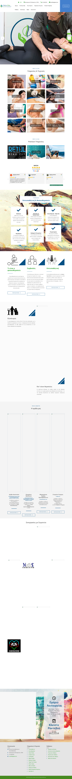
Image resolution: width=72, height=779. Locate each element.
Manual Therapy (31, 758)
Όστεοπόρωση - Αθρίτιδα (53, 213)
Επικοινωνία (66, 6)
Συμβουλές (31, 268)
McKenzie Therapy (32, 760)
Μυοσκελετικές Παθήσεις (53, 756)
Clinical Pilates (31, 752)
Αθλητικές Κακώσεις (52, 758)
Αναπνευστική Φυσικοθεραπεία (54, 751)
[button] (63, 179)
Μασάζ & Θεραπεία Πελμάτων (34, 769)
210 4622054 (44, 2)
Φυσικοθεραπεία (32, 751)
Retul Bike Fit (31, 771)
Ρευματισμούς (53, 232)
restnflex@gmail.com (54, 2)
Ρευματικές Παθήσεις (52, 752)
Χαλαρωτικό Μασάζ (32, 767)
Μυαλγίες (18, 213)
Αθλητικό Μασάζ (32, 765)
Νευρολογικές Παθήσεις (52, 754)
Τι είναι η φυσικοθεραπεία (14, 269)
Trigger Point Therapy (33, 762)
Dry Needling (31, 756)
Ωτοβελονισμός (32, 754)
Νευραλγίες (19, 233)
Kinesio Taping (31, 763)
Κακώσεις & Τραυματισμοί (36, 214)
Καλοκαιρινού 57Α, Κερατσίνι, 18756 (32, 2)
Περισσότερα (15, 292)
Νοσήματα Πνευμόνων (36, 233)
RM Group (44, 777)
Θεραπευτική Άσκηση (52, 749)
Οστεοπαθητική (53, 268)
